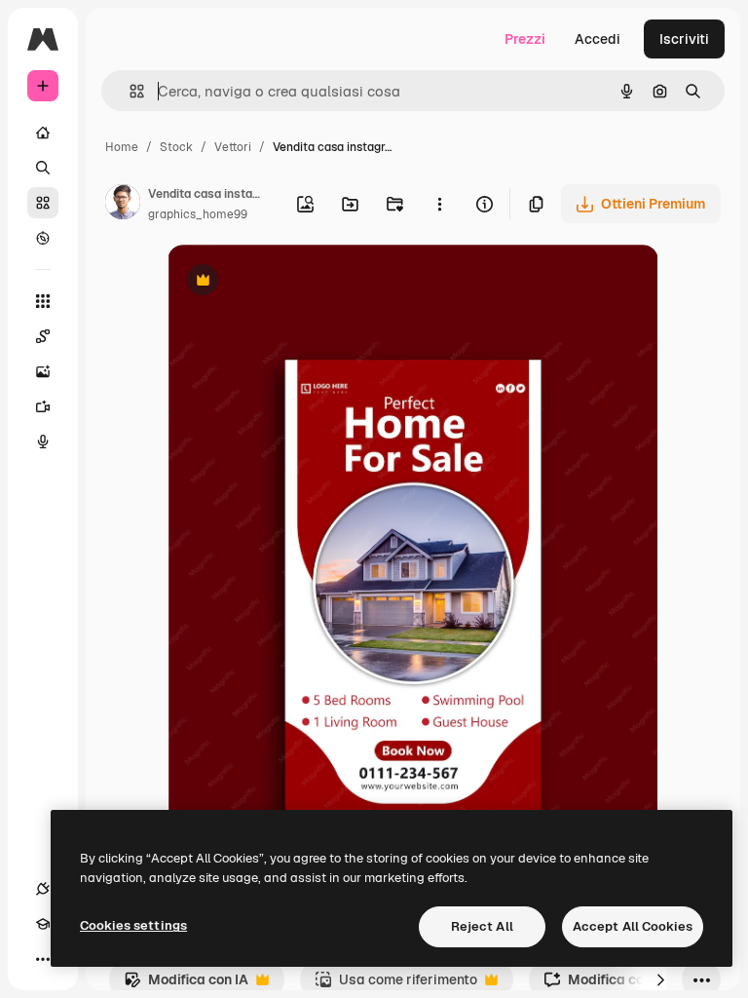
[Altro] (42, 959)
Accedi (597, 39)
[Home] (42, 132)
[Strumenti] (42, 301)
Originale (296, 282)
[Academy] (42, 924)
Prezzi (525, 39)
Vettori (232, 147)
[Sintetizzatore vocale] (42, 441)
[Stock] (42, 202)
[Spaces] (42, 336)
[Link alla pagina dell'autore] (122, 204)
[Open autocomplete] (129, 91)
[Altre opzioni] (439, 203)
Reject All (482, 926)
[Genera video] (42, 406)
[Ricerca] (42, 167)
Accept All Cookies (632, 926)
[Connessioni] (42, 888)
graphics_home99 (197, 214)
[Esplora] (42, 237)
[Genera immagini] (42, 371)
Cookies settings (133, 925)
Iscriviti (684, 39)
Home (121, 147)
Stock (176, 147)
